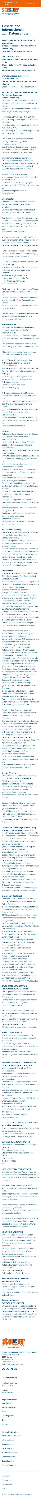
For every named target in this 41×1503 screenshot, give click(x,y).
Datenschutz (7, 1480)
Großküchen (7, 1444)
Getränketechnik (8, 1461)
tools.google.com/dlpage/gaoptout (16, 745)
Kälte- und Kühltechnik (11, 1436)
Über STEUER (7, 1403)
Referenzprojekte (8, 1407)
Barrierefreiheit (7, 1484)
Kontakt (5, 1424)
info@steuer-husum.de (14, 1364)
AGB (3, 1488)
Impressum (6, 1476)
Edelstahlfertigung (9, 1452)
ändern (17, 980)
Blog (4, 1420)
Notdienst (28, 3)
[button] (36, 11)
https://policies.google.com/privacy (16, 767)
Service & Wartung (9, 1465)
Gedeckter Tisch (8, 1448)
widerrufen (33, 980)
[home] (11, 11)
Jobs (4, 1411)
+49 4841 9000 (10, 1359)
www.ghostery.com (28, 975)
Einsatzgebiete (8, 1416)
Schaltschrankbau (9, 1457)
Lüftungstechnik (8, 1440)
